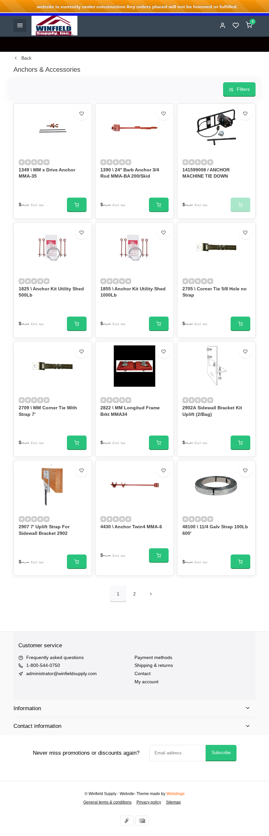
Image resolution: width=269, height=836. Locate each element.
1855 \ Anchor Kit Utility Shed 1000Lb (133, 292)
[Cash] (127, 821)
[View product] (77, 205)
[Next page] (151, 594)
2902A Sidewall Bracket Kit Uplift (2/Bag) (212, 411)
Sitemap (173, 802)
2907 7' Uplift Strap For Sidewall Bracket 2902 (44, 530)
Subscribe (221, 752)
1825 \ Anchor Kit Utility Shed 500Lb (51, 292)
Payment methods (153, 657)
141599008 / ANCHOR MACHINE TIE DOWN (206, 173)
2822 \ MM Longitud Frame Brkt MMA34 (130, 411)
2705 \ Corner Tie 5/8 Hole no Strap (214, 292)
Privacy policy (148, 802)
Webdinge (175, 793)
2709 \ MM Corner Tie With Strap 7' (48, 411)
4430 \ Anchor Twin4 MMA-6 (131, 526)
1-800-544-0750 (43, 665)
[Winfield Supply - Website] (54, 25)
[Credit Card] (142, 821)
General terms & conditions (107, 802)
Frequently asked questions (55, 657)
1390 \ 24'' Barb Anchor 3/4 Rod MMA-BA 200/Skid (129, 173)
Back (26, 58)
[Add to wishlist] (81, 113)
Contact (142, 673)
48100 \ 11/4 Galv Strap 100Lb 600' (215, 530)
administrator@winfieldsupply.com (61, 673)
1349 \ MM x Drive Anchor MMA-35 (47, 173)
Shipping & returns (153, 665)
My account (146, 681)
